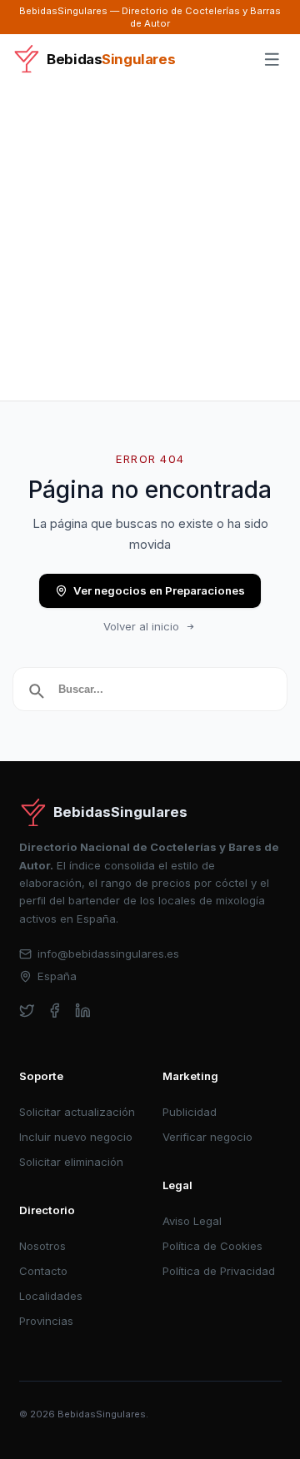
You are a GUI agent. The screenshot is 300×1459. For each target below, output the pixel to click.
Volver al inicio (141, 626)
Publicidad (189, 1111)
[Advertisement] (150, 242)
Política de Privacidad (218, 1270)
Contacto (43, 1270)
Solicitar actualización (77, 1111)
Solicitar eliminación (71, 1161)
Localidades (50, 1295)
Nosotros (42, 1245)
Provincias (46, 1320)
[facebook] (54, 1010)
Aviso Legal (192, 1220)
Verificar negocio (207, 1136)
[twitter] (27, 1010)
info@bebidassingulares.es (108, 953)
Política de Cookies (212, 1245)
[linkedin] (83, 1010)
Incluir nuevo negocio (75, 1136)
